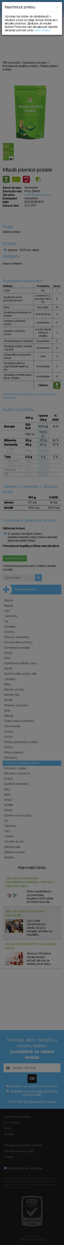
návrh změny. (42, 30)
